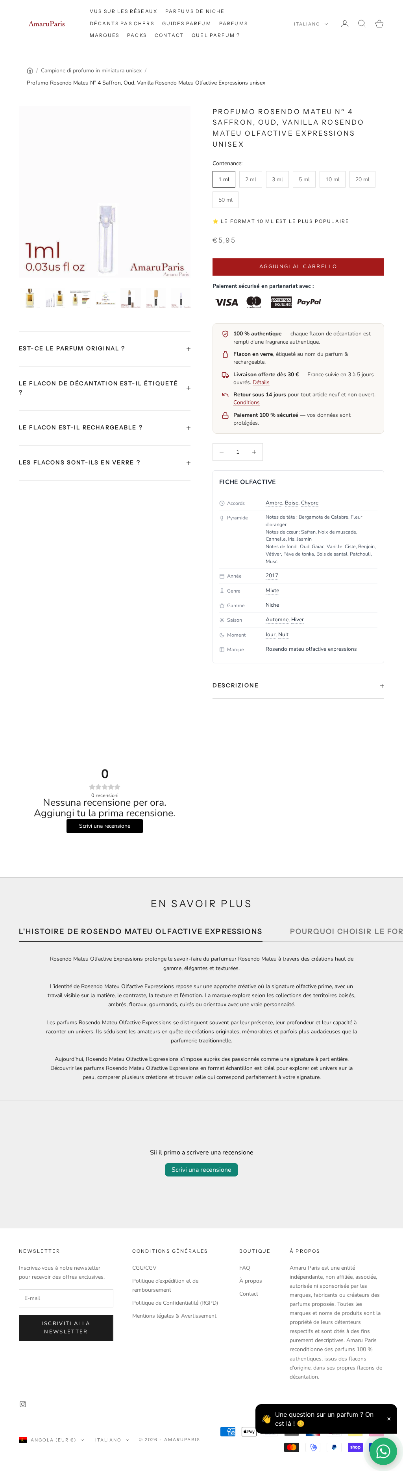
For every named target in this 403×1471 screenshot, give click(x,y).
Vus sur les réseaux (123, 11)
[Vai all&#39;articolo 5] (131, 298)
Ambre (274, 502)
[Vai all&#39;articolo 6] (156, 298)
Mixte (272, 590)
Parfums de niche (195, 11)
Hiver (297, 619)
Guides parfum (186, 23)
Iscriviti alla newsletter (66, 1327)
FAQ (244, 1268)
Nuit (283, 634)
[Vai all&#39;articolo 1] (30, 298)
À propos (250, 1281)
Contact (169, 35)
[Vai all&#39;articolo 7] (181, 298)
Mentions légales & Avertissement (174, 1316)
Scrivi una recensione (201, 1169)
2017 (272, 575)
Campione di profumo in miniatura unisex (91, 70)
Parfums (233, 23)
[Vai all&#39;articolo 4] (105, 298)
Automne (277, 619)
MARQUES (104, 35)
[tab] (141, 934)
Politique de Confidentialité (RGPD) (175, 1303)
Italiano (307, 24)
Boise (291, 502)
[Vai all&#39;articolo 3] (80, 298)
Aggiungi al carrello (298, 266)
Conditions (246, 402)
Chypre (309, 502)
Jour (270, 634)
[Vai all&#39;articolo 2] (55, 298)
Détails (261, 382)
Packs (137, 35)
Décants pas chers (122, 23)
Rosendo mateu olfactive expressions (311, 649)
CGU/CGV (144, 1268)
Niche (272, 605)
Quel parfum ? (216, 35)
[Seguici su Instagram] (23, 1404)
